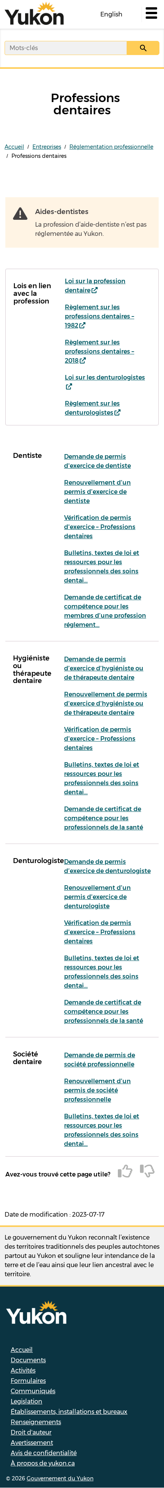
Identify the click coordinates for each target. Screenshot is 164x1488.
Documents (28, 1360)
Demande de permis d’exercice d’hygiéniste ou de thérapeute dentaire (103, 668)
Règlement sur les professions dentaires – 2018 (99, 351)
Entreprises (46, 146)
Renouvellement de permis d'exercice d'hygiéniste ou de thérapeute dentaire (105, 703)
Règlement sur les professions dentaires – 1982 (99, 316)
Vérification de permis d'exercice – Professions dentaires (99, 527)
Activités (23, 1370)
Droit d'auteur (31, 1432)
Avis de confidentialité (44, 1453)
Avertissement (32, 1442)
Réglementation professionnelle (111, 146)
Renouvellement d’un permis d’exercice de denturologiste (97, 897)
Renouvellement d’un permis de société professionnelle (97, 1090)
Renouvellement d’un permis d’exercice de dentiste (97, 492)
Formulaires (28, 1380)
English (111, 14)
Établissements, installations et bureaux (69, 1411)
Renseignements (36, 1422)
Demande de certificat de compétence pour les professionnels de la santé (103, 818)
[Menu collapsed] (150, 14)
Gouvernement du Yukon (60, 1478)
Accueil (14, 146)
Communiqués (33, 1391)
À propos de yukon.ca (43, 1463)
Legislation (26, 1401)
